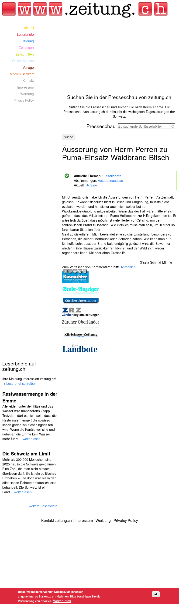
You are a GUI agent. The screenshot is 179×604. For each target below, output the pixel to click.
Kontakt (28, 80)
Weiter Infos (62, 600)
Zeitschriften (25, 54)
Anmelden (128, 267)
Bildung (28, 41)
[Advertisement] (119, 57)
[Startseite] (85, 10)
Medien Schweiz (22, 74)
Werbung (27, 93)
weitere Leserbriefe (43, 506)
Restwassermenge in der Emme (29, 397)
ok (156, 594)
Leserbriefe (112, 175)
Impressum (25, 87)
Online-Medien (23, 60)
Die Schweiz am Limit (26, 453)
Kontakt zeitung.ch (56, 520)
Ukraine (91, 185)
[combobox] (146, 126)
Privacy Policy (24, 100)
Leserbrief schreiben (21, 383)
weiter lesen (32, 438)
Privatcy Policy (126, 520)
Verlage (28, 67)
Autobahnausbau (110, 180)
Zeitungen (26, 47)
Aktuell (29, 27)
